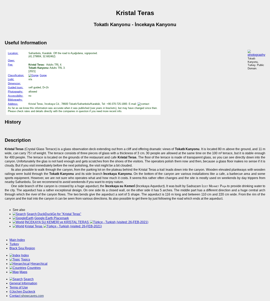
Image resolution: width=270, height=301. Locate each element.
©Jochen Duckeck (22, 291)
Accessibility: (15, 95)
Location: (13, 53)
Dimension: (14, 83)
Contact (26, 295)
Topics (25, 259)
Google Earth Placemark (51, 218)
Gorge (43, 75)
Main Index (17, 240)
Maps (23, 272)
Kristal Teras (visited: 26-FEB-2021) (63, 226)
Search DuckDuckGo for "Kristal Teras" (54, 214)
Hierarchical (38, 263)
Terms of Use (18, 287)
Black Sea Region (22, 248)
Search (29, 279)
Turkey (14, 244)
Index (25, 255)
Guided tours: (15, 87)
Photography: (15, 91)
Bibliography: (15, 99)
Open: (11, 60)
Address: (13, 103)
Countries (34, 268)
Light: (11, 79)
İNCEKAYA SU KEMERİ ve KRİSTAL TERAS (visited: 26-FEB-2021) (86, 222)
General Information (23, 283)
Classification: (16, 75)
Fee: (10, 64)
